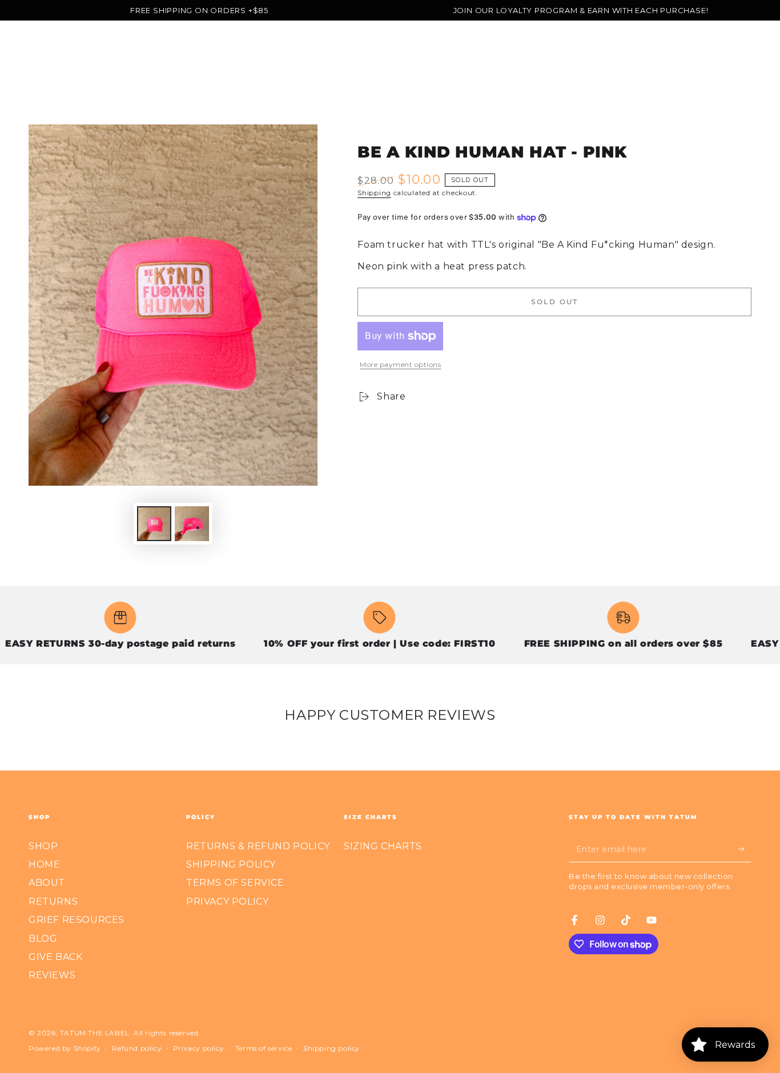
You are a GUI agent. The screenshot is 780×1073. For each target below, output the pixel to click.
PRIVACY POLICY (227, 901)
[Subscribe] (744, 849)
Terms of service (263, 1048)
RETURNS (53, 901)
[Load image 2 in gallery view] (192, 523)
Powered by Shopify (65, 1048)
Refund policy (137, 1048)
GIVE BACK (55, 956)
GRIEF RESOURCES (76, 919)
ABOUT (47, 882)
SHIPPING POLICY (231, 864)
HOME (44, 864)
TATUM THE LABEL (95, 1032)
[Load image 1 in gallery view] (154, 523)
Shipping (374, 192)
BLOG (43, 938)
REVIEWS (52, 975)
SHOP (43, 846)
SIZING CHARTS (383, 846)
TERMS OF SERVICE (235, 882)
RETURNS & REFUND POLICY (258, 846)
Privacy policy (198, 1048)
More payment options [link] (400, 364)
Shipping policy (331, 1048)
